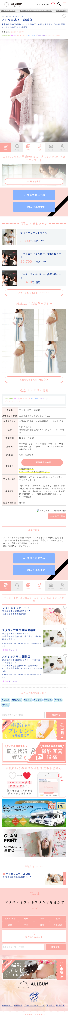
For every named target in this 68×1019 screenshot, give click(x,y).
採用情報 (60, 1005)
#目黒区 (28, 700)
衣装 (39, 150)
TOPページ (7, 1005)
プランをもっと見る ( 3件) (32, 293)
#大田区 (48, 700)
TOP (5, 150)
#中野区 (58, 700)
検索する (56, 715)
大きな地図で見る (57, 516)
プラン (28, 150)
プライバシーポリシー (34, 1005)
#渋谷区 (5, 700)
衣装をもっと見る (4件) (32, 380)
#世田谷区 (17, 700)
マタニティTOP (43, 4)
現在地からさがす (34, 937)
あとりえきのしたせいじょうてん (12, 16)
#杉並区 (5, 705)
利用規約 (18, 1005)
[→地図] (23, 27)
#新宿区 (38, 700)
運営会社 (50, 1005)
